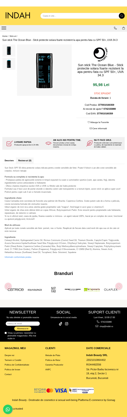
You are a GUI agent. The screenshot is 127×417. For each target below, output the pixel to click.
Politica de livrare (12, 369)
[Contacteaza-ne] (115, 28)
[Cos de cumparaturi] (123, 28)
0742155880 (106, 322)
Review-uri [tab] (24, 160)
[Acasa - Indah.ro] (17, 16)
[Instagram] (66, 323)
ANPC (48, 369)
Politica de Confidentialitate (27, 338)
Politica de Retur (52, 360)
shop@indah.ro (106, 326)
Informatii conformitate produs (18, 257)
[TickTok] (60, 323)
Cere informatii (99, 128)
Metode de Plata (52, 355)
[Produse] (4, 29)
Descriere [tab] (9, 160)
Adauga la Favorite (99, 122)
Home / (5, 36)
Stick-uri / (13, 36)
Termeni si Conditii (13, 360)
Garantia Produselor (54, 365)
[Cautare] (122, 16)
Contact (8, 374)
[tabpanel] (44, 70)
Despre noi (9, 355)
